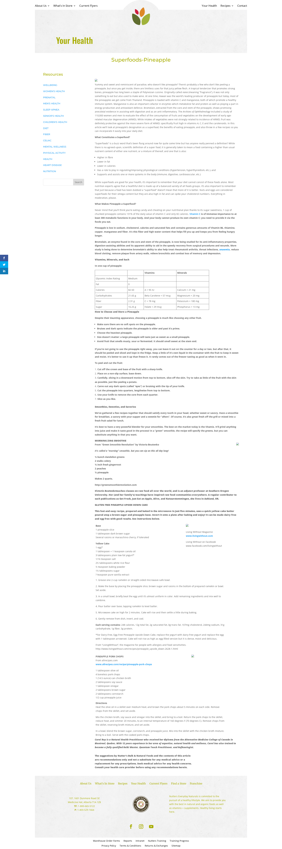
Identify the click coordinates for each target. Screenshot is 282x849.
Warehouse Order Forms (106, 841)
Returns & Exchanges (156, 846)
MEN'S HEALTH (51, 103)
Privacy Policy (109, 846)
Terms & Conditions (130, 846)
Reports (128, 841)
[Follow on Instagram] (141, 826)
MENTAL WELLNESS (54, 146)
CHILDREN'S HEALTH (55, 122)
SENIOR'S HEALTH (53, 115)
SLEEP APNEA (51, 109)
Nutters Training (157, 841)
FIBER (46, 134)
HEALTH (47, 159)
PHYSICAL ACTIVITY (54, 152)
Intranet (140, 841)
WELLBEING (50, 85)
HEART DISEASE (52, 165)
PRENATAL (49, 97)
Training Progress (179, 841)
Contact (242, 6)
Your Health (209, 6)
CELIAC (47, 140)
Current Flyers (88, 6)
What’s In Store (62, 6)
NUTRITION (49, 171)
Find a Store (178, 783)
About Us (41, 6)
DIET (45, 128)
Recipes (225, 6)
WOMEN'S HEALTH (54, 91)
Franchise (196, 783)
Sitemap (176, 846)
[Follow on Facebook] (130, 826)
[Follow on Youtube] (151, 826)
